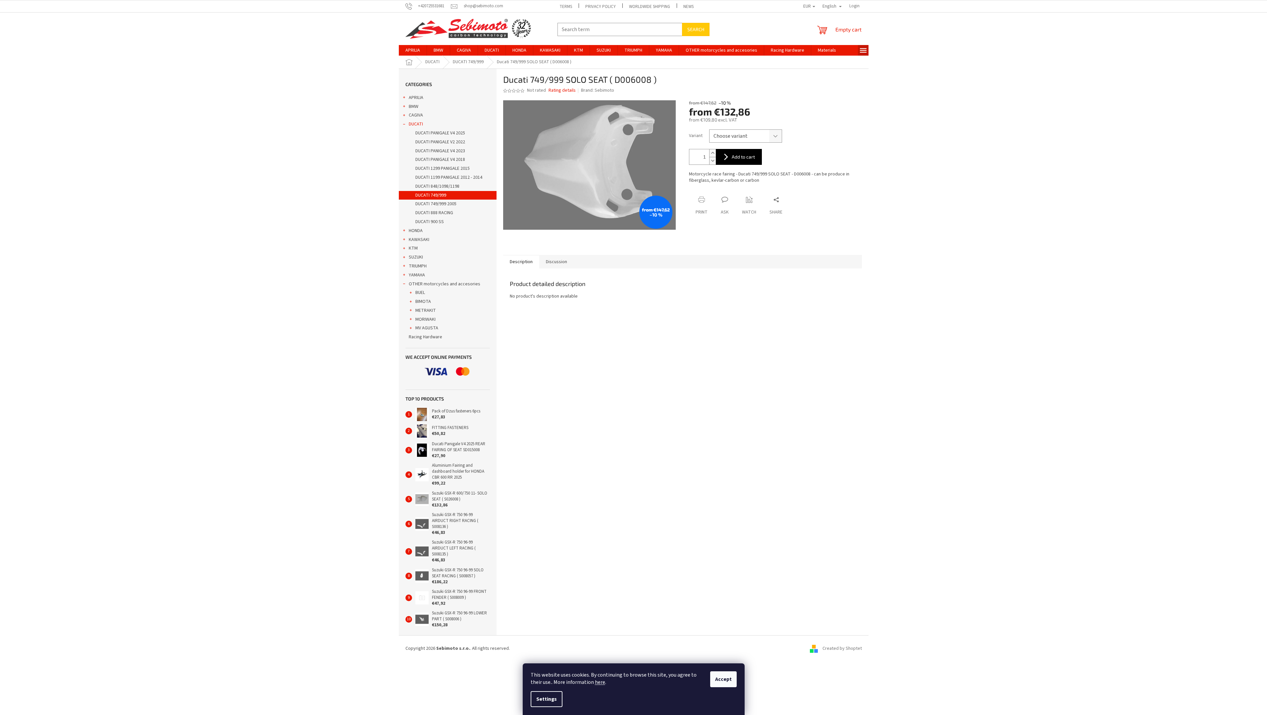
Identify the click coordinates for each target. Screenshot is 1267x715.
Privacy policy (600, 7)
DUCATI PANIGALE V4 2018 (440, 159)
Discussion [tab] (556, 262)
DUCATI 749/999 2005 (435, 204)
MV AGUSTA (426, 328)
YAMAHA (417, 275)
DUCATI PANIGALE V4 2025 (440, 133)
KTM (413, 248)
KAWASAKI (419, 239)
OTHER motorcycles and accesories (444, 284)
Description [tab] (521, 262)
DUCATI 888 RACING (434, 213)
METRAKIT (425, 310)
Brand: (597, 90)
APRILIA (416, 97)
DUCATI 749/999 (430, 195)
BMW (413, 106)
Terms (565, 7)
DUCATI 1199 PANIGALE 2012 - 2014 (448, 177)
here (600, 682)
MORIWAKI (425, 319)
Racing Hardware (425, 337)
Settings (546, 699)
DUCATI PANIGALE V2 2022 (440, 142)
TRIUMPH (418, 266)
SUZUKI (416, 257)
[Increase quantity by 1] (712, 153)
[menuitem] (413, 50)
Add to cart (743, 157)
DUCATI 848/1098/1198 (437, 186)
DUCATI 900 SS (429, 221)
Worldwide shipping (649, 7)
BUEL (420, 292)
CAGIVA (416, 115)
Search (695, 29)
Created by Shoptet (842, 648)
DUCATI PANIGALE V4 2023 (440, 151)
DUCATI (416, 124)
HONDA (416, 230)
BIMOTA (423, 301)
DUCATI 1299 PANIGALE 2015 (442, 168)
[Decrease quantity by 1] (712, 161)
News (688, 7)
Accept (723, 679)
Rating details (562, 90)
